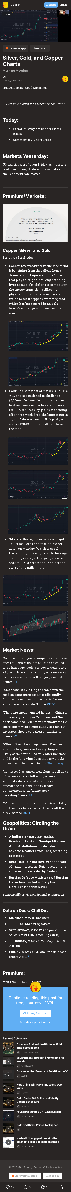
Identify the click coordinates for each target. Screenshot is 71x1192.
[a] (8, 1048)
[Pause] (4, 38)
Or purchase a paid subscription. (35, 1022)
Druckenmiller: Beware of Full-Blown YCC (42, 1071)
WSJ (17, 736)
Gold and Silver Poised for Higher (37, 1125)
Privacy (28, 1167)
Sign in (64, 4)
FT (16, 682)
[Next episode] (11, 38)
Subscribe (51, 4)
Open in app (18, 48)
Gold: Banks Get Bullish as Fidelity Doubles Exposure (38, 1100)
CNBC (51, 704)
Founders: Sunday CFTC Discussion (39, 1111)
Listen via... (40, 48)
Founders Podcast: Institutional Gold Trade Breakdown (39, 1045)
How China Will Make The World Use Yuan (39, 1086)
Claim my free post (35, 1013)
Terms (37, 1167)
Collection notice (52, 1167)
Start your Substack (26, 1176)
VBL (5, 77)
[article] (35, 1048)
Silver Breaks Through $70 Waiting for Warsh (40, 1059)
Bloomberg (55, 763)
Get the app (52, 1176)
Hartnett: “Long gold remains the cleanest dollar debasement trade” (38, 1140)
